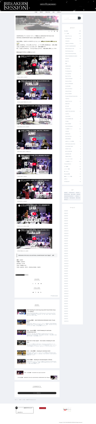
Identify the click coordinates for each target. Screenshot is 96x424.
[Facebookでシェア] (52, 31)
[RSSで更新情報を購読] (41, 292)
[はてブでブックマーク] (54, 31)
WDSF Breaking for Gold (20, 274)
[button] (79, 18)
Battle (27, 274)
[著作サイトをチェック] (33, 292)
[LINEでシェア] (57, 31)
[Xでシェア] (49, 31)
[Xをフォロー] (36, 292)
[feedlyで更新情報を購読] (38, 292)
